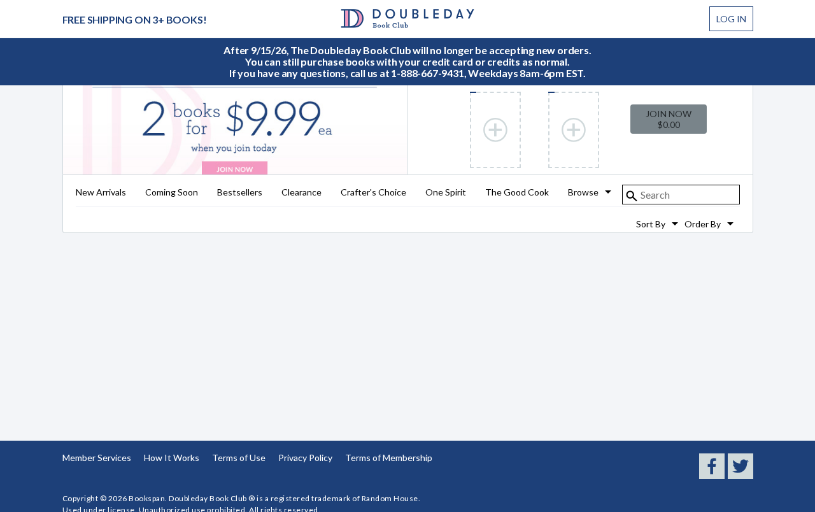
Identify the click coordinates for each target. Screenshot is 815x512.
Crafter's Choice (373, 192)
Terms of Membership (388, 457)
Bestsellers (239, 192)
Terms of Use (239, 457)
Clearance (301, 192)
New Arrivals (101, 192)
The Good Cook (517, 192)
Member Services (96, 457)
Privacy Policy (305, 457)
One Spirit (445, 192)
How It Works (171, 457)
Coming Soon (171, 192)
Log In (731, 18)
